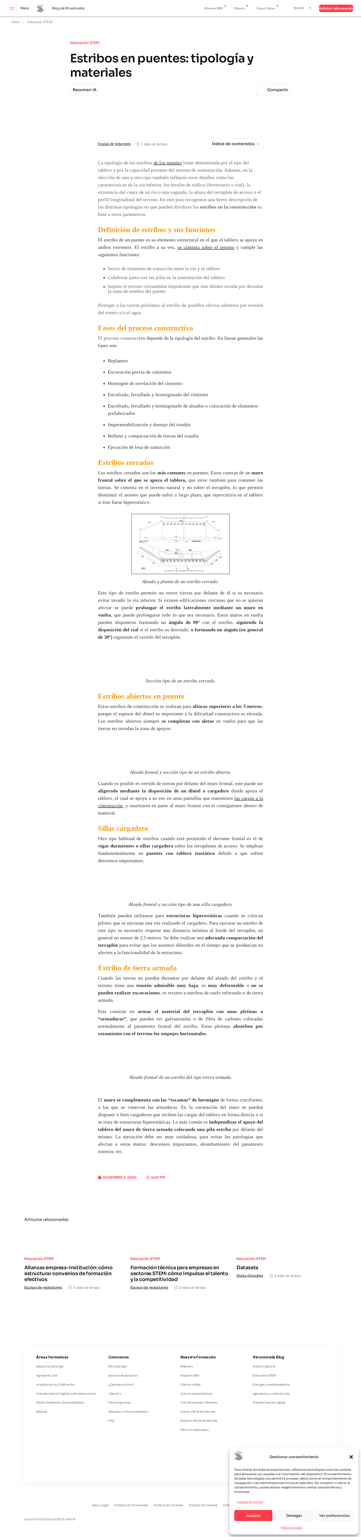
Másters (239, 8)
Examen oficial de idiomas (198, 1421)
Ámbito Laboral (264, 1366)
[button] (351, 1456)
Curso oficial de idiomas (197, 1412)
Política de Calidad (203, 1505)
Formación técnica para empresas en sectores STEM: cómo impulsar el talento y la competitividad (179, 1274)
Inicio (16, 22)
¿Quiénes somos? (121, 1385)
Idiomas (41, 1412)
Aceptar (253, 1515)
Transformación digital (269, 1403)
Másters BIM (189, 1376)
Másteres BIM (213, 8)
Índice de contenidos (233, 143)
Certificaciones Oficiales (198, 1403)
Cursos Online (265, 8)
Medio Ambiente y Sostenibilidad (59, 1403)
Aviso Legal (100, 1505)
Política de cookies (291, 1527)
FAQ (111, 1421)
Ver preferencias (334, 1515)
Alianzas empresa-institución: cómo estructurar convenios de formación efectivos (68, 1274)
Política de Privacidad (131, 1505)
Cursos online (190, 1385)
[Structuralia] (48, 1461)
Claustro (114, 1394)
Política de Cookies (168, 1505)
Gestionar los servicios (250, 1502)
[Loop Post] (74, 1239)
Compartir (277, 89)
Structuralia (117, 1366)
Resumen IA (85, 89)
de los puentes (167, 163)
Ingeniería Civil (46, 1376)
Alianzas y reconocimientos (128, 1412)
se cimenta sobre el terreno (206, 247)
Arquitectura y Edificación (55, 1385)
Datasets (247, 1268)
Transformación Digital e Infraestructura (66, 1394)
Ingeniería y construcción (271, 1394)
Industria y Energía (49, 1366)
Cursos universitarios (196, 1394)
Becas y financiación (123, 1376)
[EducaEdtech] (36, 1502)
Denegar (294, 1515)
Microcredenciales (194, 1430)
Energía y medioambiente (271, 1385)
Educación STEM (40, 22)
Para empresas (119, 1403)
